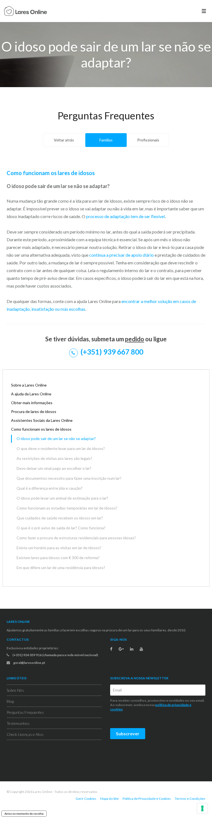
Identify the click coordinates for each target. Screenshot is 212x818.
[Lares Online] (25, 11)
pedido (134, 339)
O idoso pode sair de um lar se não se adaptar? (56, 438)
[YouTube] (141, 649)
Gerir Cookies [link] (86, 798)
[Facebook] (111, 649)
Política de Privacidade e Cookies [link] (147, 798)
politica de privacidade (172, 705)
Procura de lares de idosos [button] (33, 411)
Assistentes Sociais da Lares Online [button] (42, 420)
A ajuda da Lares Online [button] (31, 393)
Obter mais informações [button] (31, 402)
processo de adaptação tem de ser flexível (125, 216)
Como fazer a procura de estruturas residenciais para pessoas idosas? (76, 537)
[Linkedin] (131, 649)
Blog (10, 701)
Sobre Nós (15, 690)
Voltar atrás (64, 140)
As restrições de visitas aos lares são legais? (54, 458)
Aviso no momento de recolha (24, 813)
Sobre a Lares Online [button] (29, 385)
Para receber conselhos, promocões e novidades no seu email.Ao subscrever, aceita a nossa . (157, 704)
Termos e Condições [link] (190, 798)
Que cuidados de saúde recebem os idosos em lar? (60, 518)
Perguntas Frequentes (25, 712)
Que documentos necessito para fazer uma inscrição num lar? (69, 478)
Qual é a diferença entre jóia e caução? (50, 488)
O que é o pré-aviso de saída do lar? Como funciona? (61, 527)
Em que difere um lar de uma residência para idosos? (61, 567)
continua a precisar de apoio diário (121, 255)
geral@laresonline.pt (29, 663)
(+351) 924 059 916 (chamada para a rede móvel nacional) (55, 655)
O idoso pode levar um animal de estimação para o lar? (62, 498)
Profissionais (148, 140)
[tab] (106, 385)
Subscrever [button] (127, 733)
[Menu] (203, 11)
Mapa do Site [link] (109, 798)
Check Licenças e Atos (25, 734)
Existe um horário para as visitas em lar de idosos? (59, 547)
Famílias (106, 140)
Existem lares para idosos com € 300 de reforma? (58, 557)
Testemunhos (18, 723)
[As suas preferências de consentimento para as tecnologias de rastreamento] (202, 808)
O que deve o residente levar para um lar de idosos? (61, 448)
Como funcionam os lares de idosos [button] (41, 429)
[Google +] (121, 649)
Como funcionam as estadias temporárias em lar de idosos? (67, 508)
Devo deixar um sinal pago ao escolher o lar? (54, 468)
